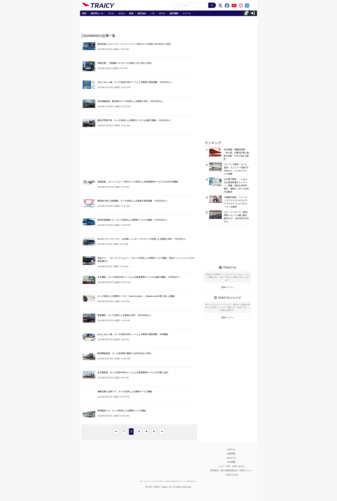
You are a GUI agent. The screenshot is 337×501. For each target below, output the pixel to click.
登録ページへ (227, 287)
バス (152, 13)
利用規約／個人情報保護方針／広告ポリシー (231, 470)
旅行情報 (174, 13)
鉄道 (131, 13)
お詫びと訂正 (232, 474)
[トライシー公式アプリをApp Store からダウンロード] (97, 463)
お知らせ (231, 449)
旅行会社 (142, 13)
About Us (231, 457)
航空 (84, 13)
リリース (186, 13)
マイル (111, 13)
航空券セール (97, 13)
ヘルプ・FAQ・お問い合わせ (231, 466)
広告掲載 (231, 462)
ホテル (121, 13)
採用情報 (231, 453)
